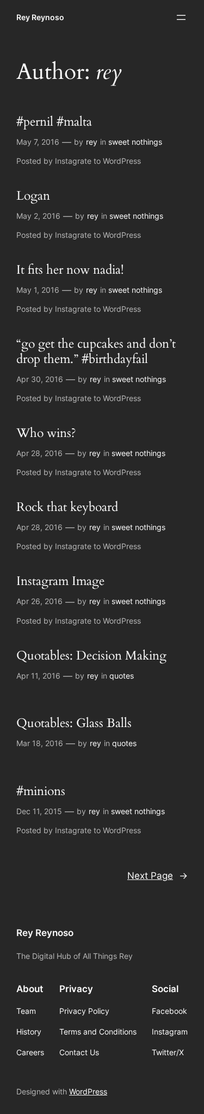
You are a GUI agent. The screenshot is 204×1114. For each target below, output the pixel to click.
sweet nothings (135, 141)
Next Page (157, 875)
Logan (33, 196)
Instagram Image (60, 581)
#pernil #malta (54, 122)
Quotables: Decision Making (91, 656)
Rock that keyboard (67, 507)
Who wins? (46, 433)
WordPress (88, 1091)
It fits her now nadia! (69, 270)
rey (91, 141)
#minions (40, 791)
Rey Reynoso (40, 17)
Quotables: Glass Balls (74, 723)
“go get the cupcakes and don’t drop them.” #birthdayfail (96, 351)
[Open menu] (181, 17)
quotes (121, 675)
